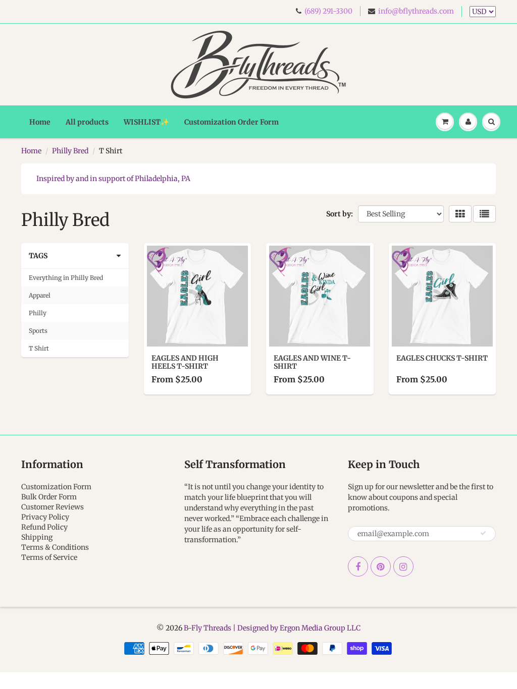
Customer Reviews (52, 506)
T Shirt (39, 348)
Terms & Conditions (55, 547)
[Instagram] (403, 566)
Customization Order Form (231, 122)
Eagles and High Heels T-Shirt (185, 362)
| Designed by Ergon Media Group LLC (295, 628)
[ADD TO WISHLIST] (156, 258)
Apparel (39, 295)
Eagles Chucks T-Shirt (442, 358)
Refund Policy (44, 527)
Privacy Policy (45, 517)
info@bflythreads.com (416, 11)
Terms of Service (49, 557)
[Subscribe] (483, 533)
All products (87, 122)
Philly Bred (70, 150)
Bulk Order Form (49, 496)
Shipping (37, 537)
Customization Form (56, 486)
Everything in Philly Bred (66, 277)
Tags (38, 255)
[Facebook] (358, 566)
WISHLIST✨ (146, 122)
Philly (37, 313)
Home (39, 122)
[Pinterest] (381, 566)
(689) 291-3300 (328, 11)
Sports (38, 330)
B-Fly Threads (207, 628)
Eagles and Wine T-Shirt (312, 362)
